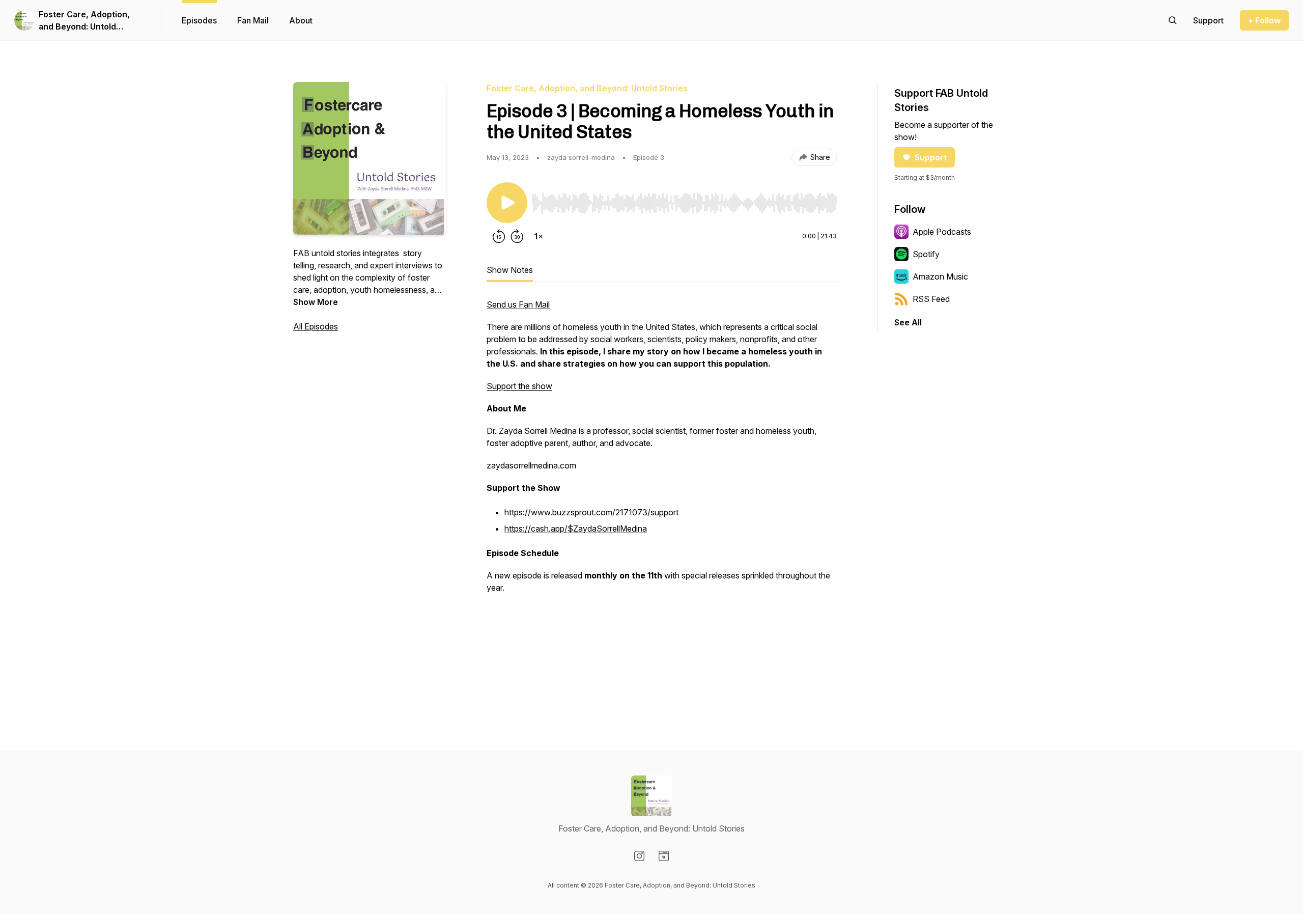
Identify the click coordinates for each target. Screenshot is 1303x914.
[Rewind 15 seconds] (499, 236)
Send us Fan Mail (518, 304)
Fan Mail (253, 20)
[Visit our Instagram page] (639, 856)
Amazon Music (940, 276)
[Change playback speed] (538, 236)
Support (931, 157)
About (301, 20)
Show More (315, 302)
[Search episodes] (1173, 20)
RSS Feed (931, 299)
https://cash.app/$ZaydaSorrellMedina (575, 528)
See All (908, 322)
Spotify (926, 254)
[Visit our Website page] (664, 856)
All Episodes (315, 326)
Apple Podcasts (942, 232)
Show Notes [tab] (510, 270)
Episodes (199, 20)
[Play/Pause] (507, 202)
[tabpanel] (662, 496)
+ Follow (1264, 20)
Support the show (519, 386)
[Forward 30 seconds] (517, 236)
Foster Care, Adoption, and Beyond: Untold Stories (84, 21)
